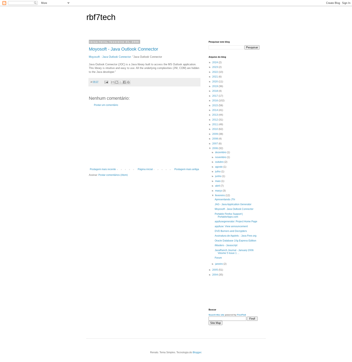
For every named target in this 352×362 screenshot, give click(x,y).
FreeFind (241, 315)
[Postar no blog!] (117, 82)
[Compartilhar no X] (121, 82)
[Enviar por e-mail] (113, 82)
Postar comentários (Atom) (113, 175)
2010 (215, 129)
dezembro (221, 152)
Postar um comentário (106, 105)
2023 (215, 67)
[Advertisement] (144, 137)
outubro (219, 162)
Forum (218, 257)
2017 (215, 95)
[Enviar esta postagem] (106, 82)
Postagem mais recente (103, 169)
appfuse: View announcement (231, 226)
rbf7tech (101, 17)
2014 (215, 110)
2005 (215, 269)
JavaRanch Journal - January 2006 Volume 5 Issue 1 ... (234, 252)
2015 (215, 105)
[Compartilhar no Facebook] (124, 82)
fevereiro (220, 195)
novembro (221, 157)
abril (218, 185)
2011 (215, 124)
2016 (215, 100)
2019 (215, 86)
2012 (215, 119)
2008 (215, 138)
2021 (215, 76)
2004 (215, 274)
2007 (215, 143)
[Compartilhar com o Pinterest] (128, 82)
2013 (215, 114)
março (219, 190)
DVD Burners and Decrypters (231, 231)
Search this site (216, 315)
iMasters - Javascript (226, 245)
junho (218, 176)
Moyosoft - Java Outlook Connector (123, 49)
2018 (215, 91)
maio (218, 181)
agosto (219, 166)
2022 (215, 72)
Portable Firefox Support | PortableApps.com (229, 215)
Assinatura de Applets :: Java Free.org (235, 235)
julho (218, 171)
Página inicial (145, 169)
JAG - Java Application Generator (233, 204)
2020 (215, 81)
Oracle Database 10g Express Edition (235, 240)
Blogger (197, 352)
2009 (215, 134)
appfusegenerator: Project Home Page (236, 221)
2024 (215, 62)
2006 (215, 148)
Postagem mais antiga (186, 169)
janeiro (219, 263)
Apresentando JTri (225, 199)
